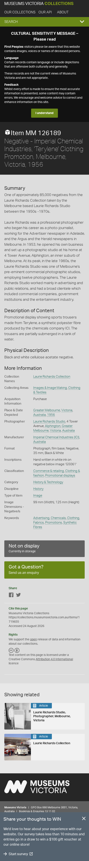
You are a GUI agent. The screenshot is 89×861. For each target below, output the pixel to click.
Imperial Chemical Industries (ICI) (56, 437)
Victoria (66, 410)
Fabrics (38, 522)
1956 (51, 414)
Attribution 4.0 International (54, 659)
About (62, 12)
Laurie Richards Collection (51, 376)
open (33, 639)
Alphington (52, 426)
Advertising (41, 518)
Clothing (73, 518)
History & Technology (48, 482)
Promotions (53, 522)
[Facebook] (11, 595)
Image (37, 495)
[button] (44, 22)
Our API (45, 12)
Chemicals (58, 518)
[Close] (84, 819)
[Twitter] (18, 595)
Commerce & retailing (48, 471)
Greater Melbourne (46, 410)
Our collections (19, 12)
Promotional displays (60, 475)
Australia (39, 414)
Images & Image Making (50, 387)
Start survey (18, 854)
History (38, 489)
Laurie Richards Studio (49, 421)
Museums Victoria (38, 4)
